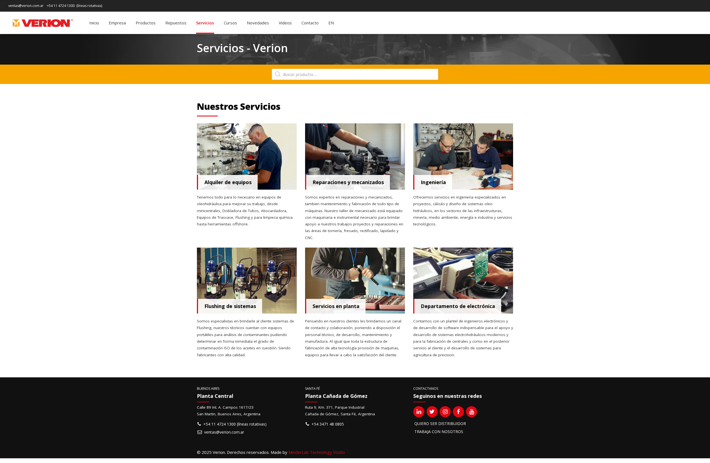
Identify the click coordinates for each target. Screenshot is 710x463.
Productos (146, 23)
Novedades (258, 23)
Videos (285, 23)
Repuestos (175, 23)
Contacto (310, 23)
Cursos (230, 23)
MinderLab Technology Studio (316, 452)
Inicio (94, 23)
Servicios (205, 23)
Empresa (117, 23)
